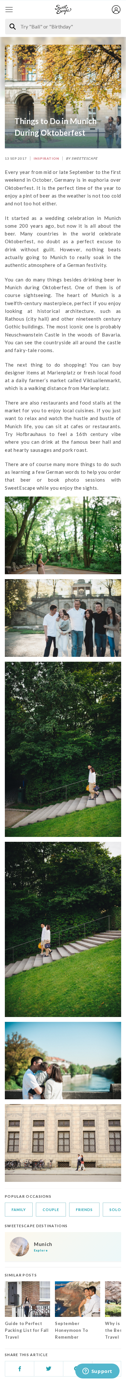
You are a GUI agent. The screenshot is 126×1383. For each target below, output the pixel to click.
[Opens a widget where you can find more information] (97, 1372)
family (19, 1209)
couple (51, 1209)
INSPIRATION (46, 158)
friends (84, 1209)
